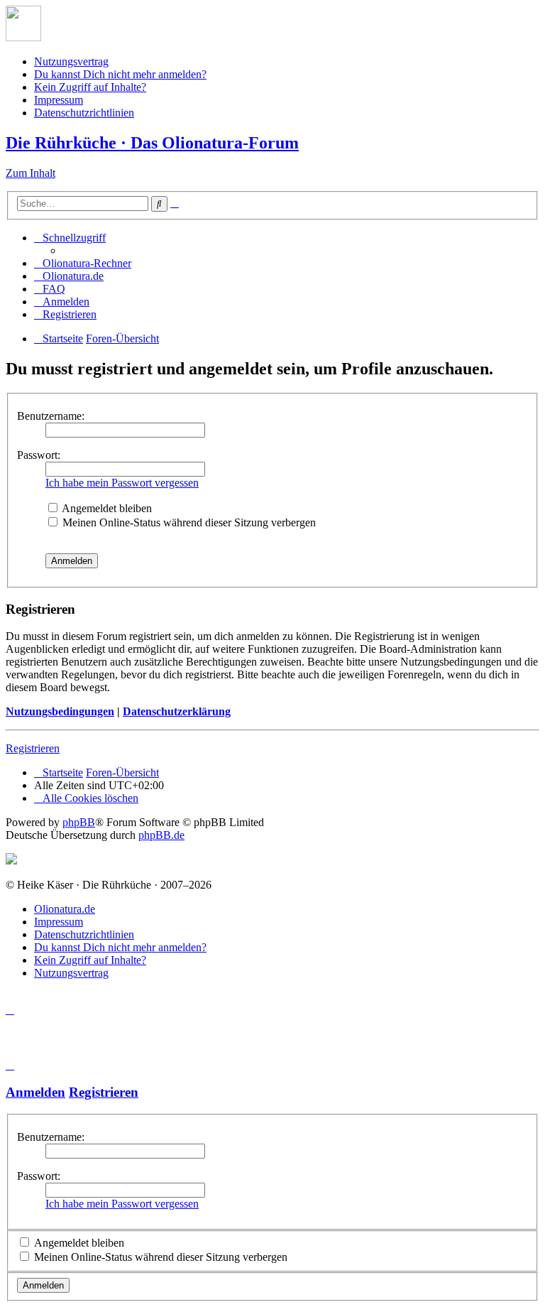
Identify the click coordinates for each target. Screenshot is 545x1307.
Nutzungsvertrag (71, 61)
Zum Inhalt (30, 173)
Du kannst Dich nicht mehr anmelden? (120, 74)
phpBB (78, 822)
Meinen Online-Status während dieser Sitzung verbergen (188, 522)
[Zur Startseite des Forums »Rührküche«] (23, 37)
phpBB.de (161, 835)
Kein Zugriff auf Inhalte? (90, 87)
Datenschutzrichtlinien (84, 113)
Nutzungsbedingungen (60, 711)
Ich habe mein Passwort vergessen (122, 483)
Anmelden (35, 1092)
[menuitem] (82, 263)
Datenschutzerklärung (177, 711)
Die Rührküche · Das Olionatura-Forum (152, 143)
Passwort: (38, 455)
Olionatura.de (64, 909)
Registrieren (33, 748)
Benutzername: (50, 416)
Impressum (58, 100)
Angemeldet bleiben (106, 508)
